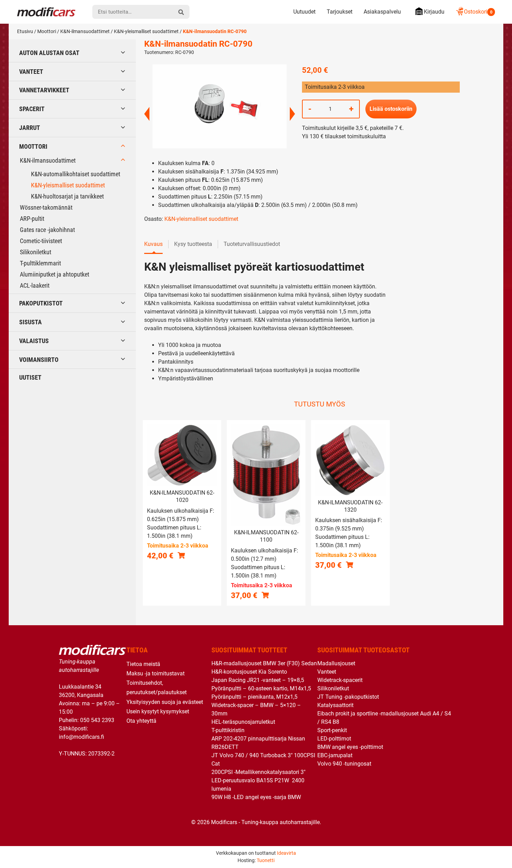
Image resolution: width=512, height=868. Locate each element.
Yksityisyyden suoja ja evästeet (164, 702)
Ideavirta (286, 853)
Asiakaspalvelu (382, 11)
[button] (181, 555)
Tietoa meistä (143, 664)
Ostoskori (478, 11)
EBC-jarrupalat (334, 755)
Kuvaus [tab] (153, 244)
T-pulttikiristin (228, 730)
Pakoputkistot (41, 303)
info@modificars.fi (81, 737)
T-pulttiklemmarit (40, 263)
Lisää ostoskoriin (391, 109)
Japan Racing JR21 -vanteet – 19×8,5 (257, 680)
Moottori (46, 31)
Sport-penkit (332, 730)
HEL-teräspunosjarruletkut (243, 722)
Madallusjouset (336, 663)
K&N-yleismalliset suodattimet (146, 31)
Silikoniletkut (35, 252)
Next (292, 114)
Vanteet (31, 71)
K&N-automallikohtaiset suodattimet (75, 174)
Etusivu (25, 31)
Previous (146, 114)
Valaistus (34, 340)
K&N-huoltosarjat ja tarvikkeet (67, 196)
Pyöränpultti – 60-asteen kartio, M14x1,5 (261, 688)
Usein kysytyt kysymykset (157, 711)
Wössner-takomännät (46, 207)
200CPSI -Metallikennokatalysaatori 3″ (258, 772)
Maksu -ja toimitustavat (155, 673)
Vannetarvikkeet (44, 90)
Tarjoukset (339, 11)
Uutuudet (304, 11)
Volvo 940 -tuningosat (344, 763)
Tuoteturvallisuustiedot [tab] (252, 244)
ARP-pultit (32, 218)
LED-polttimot (334, 738)
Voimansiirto (39, 359)
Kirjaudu (434, 11)
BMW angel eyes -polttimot (350, 747)
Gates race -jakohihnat (47, 229)
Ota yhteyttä (141, 721)
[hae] (181, 12)
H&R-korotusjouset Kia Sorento (249, 671)
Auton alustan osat (49, 52)
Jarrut (29, 127)
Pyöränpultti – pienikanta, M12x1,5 (254, 696)
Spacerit (32, 109)
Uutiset (30, 377)
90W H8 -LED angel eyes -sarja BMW (256, 797)
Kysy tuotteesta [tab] (193, 244)
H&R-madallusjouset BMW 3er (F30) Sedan (264, 663)
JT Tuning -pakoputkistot (348, 696)
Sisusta (30, 322)
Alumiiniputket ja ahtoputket (54, 274)
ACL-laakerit (34, 285)
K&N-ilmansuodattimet (85, 31)
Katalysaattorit (335, 705)
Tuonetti (265, 860)
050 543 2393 (97, 720)
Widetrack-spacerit (340, 680)
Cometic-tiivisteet (41, 241)
